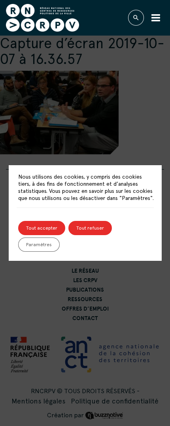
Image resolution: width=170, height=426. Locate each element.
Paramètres (39, 244)
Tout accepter (41, 228)
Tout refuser (90, 228)
